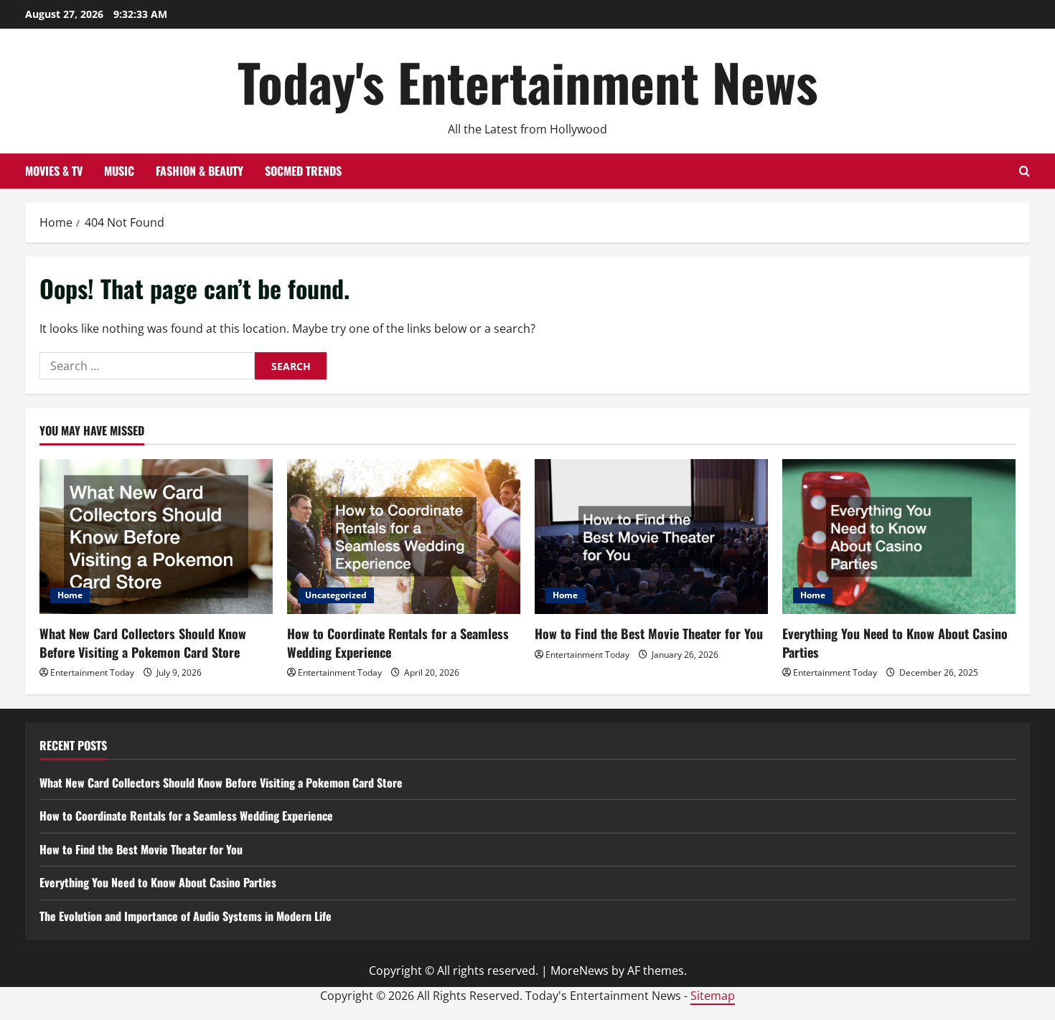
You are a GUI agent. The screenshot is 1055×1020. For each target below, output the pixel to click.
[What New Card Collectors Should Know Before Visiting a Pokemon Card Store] (156, 537)
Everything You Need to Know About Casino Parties (895, 642)
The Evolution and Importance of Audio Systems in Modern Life (185, 916)
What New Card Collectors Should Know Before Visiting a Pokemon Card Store (142, 642)
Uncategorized (336, 595)
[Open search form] (1024, 171)
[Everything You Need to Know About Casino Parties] (899, 537)
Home (70, 595)
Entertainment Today (92, 672)
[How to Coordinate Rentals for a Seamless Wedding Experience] (403, 537)
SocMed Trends (303, 170)
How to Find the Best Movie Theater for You (649, 633)
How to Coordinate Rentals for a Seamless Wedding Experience (398, 642)
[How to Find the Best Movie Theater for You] (651, 537)
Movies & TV (54, 170)
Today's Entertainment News (528, 81)
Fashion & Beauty (199, 170)
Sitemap (712, 996)
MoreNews (579, 970)
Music (119, 170)
